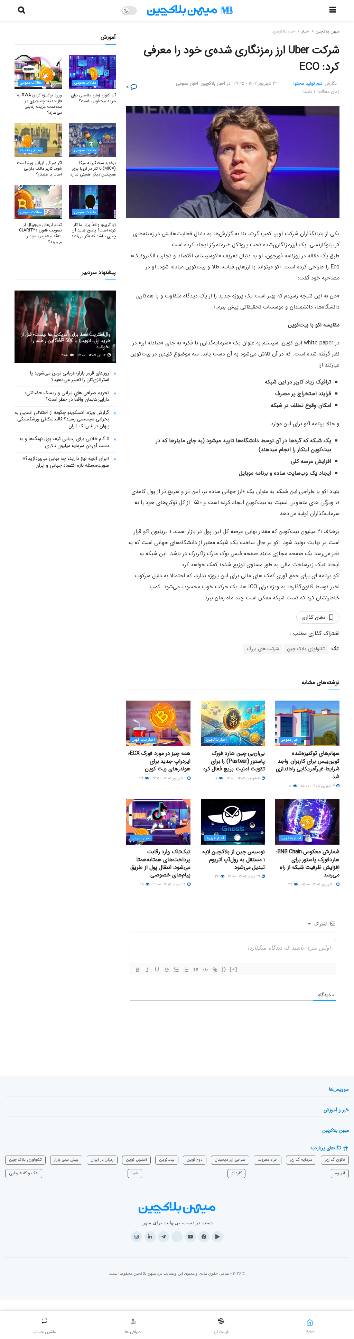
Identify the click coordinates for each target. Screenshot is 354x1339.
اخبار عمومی (187, 83)
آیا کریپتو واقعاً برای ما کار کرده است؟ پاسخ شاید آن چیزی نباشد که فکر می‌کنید (93, 230)
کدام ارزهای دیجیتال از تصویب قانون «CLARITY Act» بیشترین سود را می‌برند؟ (40, 233)
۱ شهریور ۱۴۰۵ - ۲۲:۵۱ (169, 778)
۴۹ (141, 778)
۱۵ (142, 884)
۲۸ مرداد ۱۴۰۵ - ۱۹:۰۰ (170, 884)
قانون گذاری (335, 1159)
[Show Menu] (332, 10)
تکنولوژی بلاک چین (306, 649)
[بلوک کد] (205, 970)
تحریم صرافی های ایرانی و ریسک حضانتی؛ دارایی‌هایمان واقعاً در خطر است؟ (67, 396)
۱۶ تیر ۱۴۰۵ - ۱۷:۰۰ (92, 355)
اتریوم (340, 1173)
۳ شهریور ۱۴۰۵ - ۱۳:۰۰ (243, 778)
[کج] (147, 970)
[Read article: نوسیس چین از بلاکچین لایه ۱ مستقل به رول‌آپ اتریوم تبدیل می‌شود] (233, 822)
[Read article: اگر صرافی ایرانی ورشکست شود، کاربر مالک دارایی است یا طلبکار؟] (38, 140)
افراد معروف (268, 1159)
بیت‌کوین (167, 1159)
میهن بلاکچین (327, 31)
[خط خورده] (166, 970)
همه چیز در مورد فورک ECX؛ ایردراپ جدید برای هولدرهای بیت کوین (159, 761)
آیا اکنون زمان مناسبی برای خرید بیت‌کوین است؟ (93, 98)
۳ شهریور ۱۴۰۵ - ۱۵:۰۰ (318, 786)
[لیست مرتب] (176, 970)
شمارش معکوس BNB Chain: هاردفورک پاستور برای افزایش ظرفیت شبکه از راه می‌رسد (307, 863)
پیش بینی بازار (66, 1159)
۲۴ (217, 877)
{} (224, 969)
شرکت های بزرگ (263, 649)
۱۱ (216, 778)
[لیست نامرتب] (186, 970)
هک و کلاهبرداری (23, 1173)
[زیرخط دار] (157, 970)
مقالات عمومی (85, 83)
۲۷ (290, 884)
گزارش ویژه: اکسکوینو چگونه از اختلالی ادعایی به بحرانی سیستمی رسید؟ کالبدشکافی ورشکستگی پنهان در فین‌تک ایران (62, 419)
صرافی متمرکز (30, 150)
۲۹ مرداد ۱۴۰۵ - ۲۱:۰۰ (244, 877)
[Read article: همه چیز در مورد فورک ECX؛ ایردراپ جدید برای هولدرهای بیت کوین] (158, 724)
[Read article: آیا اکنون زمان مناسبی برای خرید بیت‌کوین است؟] (92, 72)
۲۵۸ (65, 355)
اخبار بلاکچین (284, 31)
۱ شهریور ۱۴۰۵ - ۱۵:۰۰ (318, 884)
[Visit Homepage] (190, 10)
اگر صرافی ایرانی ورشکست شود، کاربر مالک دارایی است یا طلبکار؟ (39, 169)
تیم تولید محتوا (308, 83)
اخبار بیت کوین (143, 740)
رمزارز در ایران (102, 1159)
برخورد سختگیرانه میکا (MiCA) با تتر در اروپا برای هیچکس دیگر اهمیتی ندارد (93, 169)
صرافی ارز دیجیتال (230, 1159)
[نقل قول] (196, 970)
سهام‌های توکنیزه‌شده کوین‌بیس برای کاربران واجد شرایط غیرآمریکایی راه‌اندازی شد (307, 765)
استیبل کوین (136, 1159)
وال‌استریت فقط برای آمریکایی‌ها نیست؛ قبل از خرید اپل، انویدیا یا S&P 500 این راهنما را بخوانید (66, 341)
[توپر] (137, 970)
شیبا (134, 1173)
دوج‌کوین (195, 1159)
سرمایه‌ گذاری (301, 1159)
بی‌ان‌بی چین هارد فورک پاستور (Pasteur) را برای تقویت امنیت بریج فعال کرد (234, 761)
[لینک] (215, 970)
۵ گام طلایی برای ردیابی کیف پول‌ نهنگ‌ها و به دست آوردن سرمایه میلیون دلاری (64, 442)
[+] (233, 969)
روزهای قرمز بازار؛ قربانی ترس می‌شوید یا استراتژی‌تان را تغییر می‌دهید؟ (69, 376)
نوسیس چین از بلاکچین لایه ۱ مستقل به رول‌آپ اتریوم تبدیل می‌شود (233, 859)
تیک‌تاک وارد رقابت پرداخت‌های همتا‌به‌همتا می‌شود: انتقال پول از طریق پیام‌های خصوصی (160, 863)
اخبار (305, 31)
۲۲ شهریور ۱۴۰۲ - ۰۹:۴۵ (256, 83)
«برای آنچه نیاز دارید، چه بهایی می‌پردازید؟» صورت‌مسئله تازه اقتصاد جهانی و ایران (66, 462)
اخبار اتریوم (215, 838)
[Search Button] (21, 10)
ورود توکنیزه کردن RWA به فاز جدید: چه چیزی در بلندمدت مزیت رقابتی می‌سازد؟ (39, 104)
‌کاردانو (236, 1173)
